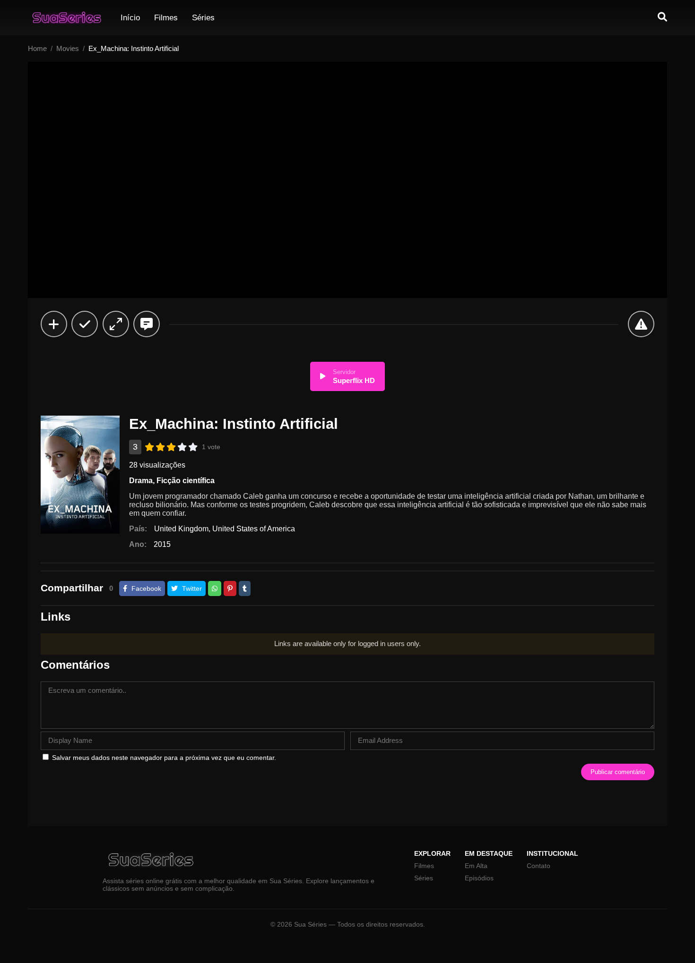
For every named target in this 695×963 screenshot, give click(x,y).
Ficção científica (185, 481)
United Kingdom (181, 529)
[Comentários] (146, 324)
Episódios (479, 878)
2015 (162, 544)
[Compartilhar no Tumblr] (245, 588)
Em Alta (476, 865)
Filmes (166, 17)
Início (130, 17)
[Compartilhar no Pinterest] (230, 588)
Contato (538, 865)
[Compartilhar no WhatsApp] (214, 588)
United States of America (253, 529)
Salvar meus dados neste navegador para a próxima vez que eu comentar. (164, 757)
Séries (203, 17)
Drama (141, 481)
